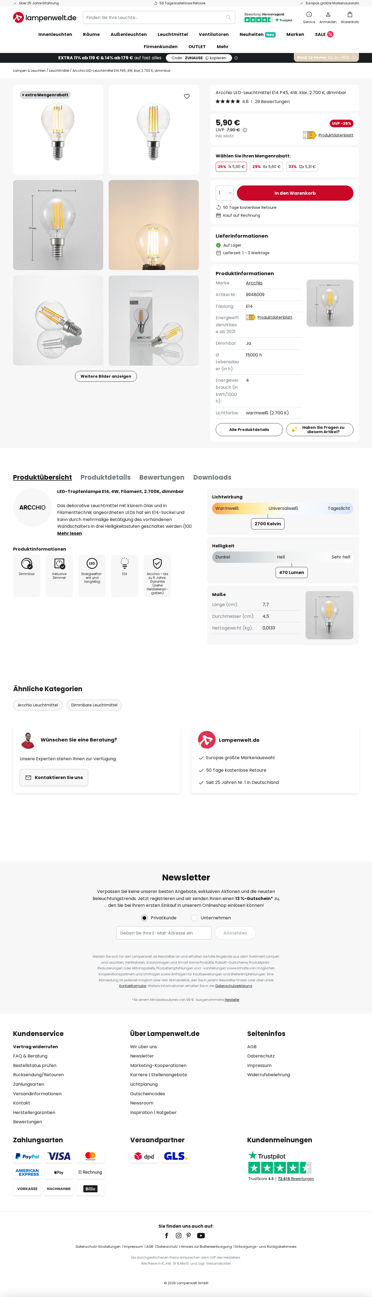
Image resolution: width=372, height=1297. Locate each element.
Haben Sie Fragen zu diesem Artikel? (323, 430)
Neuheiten (257, 34)
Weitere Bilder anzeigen (106, 376)
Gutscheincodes (147, 1094)
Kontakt (21, 1103)
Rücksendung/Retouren (38, 1075)
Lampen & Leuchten (29, 70)
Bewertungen (162, 477)
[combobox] (159, 17)
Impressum (259, 1065)
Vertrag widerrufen (35, 1047)
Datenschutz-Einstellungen (98, 1246)
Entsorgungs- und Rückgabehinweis (266, 1246)
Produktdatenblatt (336, 135)
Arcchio (254, 283)
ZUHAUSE (199, 58)
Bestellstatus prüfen (34, 1065)
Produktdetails (106, 477)
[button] (58, 225)
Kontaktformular (132, 985)
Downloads (212, 477)
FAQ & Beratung (30, 1056)
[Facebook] (170, 1236)
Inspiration (141, 1112)
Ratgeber (166, 1112)
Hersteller (232, 999)
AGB (252, 1047)
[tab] (42, 477)
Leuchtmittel (59, 70)
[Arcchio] (32, 507)
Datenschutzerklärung (233, 985)
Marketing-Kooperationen (158, 1065)
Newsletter (142, 1056)
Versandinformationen (37, 1094)
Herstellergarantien (34, 1112)
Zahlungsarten (28, 1084)
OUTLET (197, 47)
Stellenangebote (169, 1075)
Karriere (139, 1075)
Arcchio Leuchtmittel (38, 705)
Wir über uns (143, 1047)
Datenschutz (261, 1056)
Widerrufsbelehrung (268, 1075)
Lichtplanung (144, 1084)
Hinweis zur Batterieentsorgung (206, 1246)
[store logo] (44, 17)
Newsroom (141, 1103)
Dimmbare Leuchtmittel (94, 705)
